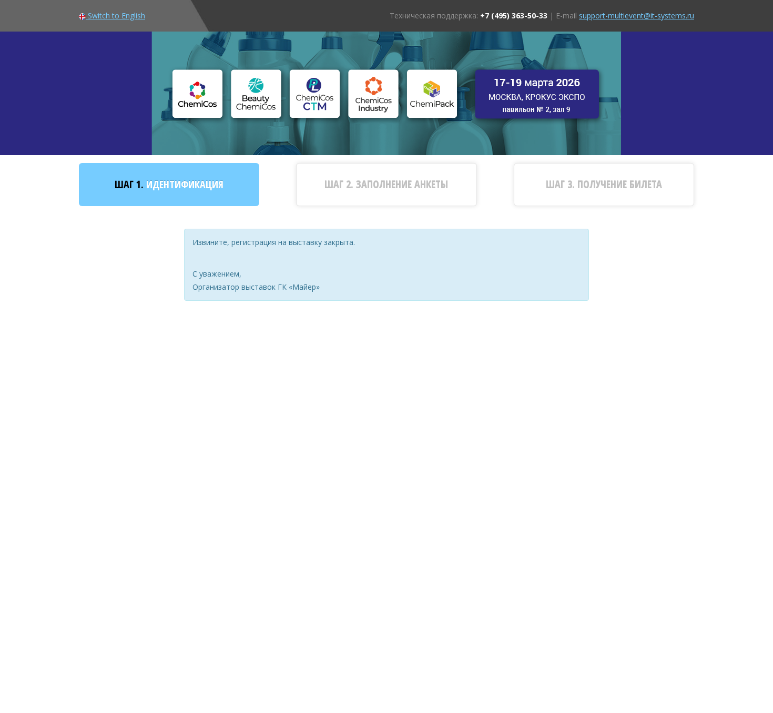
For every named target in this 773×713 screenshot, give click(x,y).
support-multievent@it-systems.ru (636, 16)
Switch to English (115, 16)
